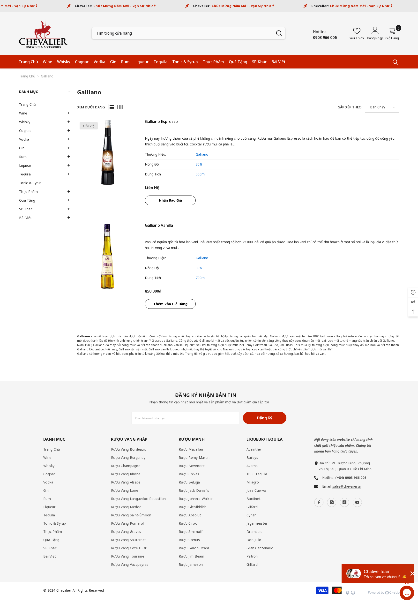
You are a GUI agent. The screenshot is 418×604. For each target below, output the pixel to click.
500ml (200, 174)
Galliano (47, 76)
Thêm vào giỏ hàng (170, 304)
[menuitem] (44, 104)
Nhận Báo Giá (170, 200)
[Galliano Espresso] (107, 152)
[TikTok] (344, 502)
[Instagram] (331, 502)
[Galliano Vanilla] (107, 256)
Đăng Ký (264, 418)
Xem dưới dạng (91, 107)
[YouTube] (357, 502)
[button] (44, 113)
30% (199, 164)
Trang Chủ (27, 76)
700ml (200, 277)
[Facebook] (318, 502)
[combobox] (182, 33)
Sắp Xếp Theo (349, 107)
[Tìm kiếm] (188, 33)
